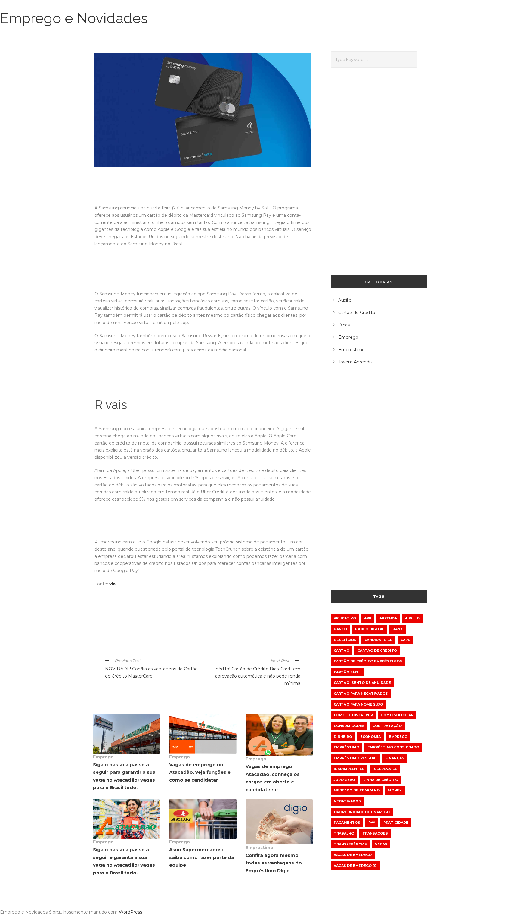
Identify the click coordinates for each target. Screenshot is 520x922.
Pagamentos (347, 822)
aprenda (388, 618)
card (405, 640)
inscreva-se (385, 769)
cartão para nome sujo (358, 704)
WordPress (130, 912)
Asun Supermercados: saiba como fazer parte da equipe (201, 857)
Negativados (347, 801)
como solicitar (397, 715)
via (112, 584)
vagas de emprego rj (355, 866)
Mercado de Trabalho (357, 790)
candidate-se (378, 640)
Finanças (394, 758)
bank (397, 629)
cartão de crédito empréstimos (368, 661)
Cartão (341, 650)
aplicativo (345, 618)
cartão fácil (347, 672)
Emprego (103, 757)
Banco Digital (369, 629)
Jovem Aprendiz (355, 362)
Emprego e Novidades (74, 18)
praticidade (395, 822)
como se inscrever (353, 715)
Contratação (387, 726)
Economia (370, 737)
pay (371, 822)
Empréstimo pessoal (355, 758)
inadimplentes (349, 769)
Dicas (344, 325)
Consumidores (349, 726)
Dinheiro (343, 737)
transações (375, 833)
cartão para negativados (361, 693)
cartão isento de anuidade (362, 683)
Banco (340, 629)
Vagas (381, 844)
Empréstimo (259, 847)
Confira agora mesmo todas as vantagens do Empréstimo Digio (274, 862)
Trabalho (344, 833)
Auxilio (412, 618)
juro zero (344, 780)
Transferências (350, 844)
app (367, 618)
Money (395, 790)
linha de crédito (380, 780)
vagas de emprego (353, 855)
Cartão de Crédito (356, 312)
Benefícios (345, 640)
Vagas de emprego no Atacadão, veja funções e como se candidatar (200, 772)
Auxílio (344, 300)
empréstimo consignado (393, 747)
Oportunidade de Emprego (362, 812)
